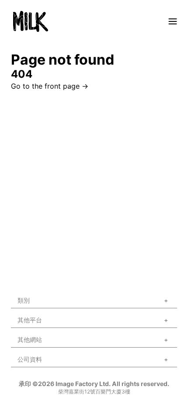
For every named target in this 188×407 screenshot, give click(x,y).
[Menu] (172, 21)
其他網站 (29, 339)
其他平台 (29, 320)
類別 (23, 300)
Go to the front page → (49, 86)
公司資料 (29, 359)
